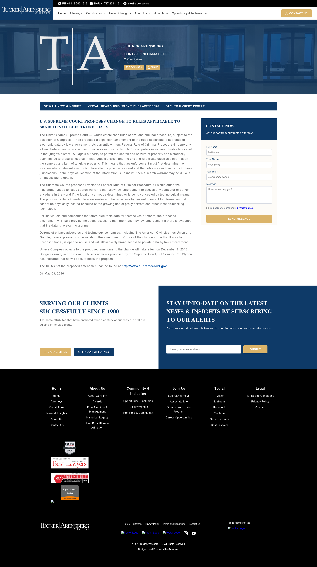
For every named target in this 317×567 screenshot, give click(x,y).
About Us (57, 419)
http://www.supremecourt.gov (144, 266)
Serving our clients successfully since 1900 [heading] (79, 307)
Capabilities (57, 352)
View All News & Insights (62, 106)
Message (211, 184)
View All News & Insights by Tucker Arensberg (123, 106)
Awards (97, 401)
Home (62, 13)
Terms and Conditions (260, 395)
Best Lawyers (219, 425)
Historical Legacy (97, 417)
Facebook (219, 407)
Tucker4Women (138, 406)
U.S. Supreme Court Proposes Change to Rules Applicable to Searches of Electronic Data (110, 123)
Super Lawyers (219, 419)
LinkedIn (219, 401)
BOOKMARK (135, 67)
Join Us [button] (159, 13)
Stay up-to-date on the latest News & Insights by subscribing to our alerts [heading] (219, 311)
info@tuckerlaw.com (139, 3)
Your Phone (212, 159)
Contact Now (220, 125)
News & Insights (120, 13)
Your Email (211, 171)
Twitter (219, 395)
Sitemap (137, 524)
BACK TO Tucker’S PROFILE (185, 106)
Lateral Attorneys (179, 395)
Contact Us (298, 13)
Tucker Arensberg (143, 46)
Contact (260, 407)
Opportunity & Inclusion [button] (187, 13)
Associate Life (179, 401)
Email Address (134, 59)
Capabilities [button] (94, 13)
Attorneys (76, 13)
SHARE (154, 67)
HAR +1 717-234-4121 (107, 3)
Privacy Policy (260, 401)
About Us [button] (141, 13)
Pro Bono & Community (138, 412)
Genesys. (173, 549)
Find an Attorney (96, 352)
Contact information (145, 54)
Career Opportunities (179, 417)
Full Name (211, 147)
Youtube (219, 413)
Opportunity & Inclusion (138, 401)
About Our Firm (97, 395)
